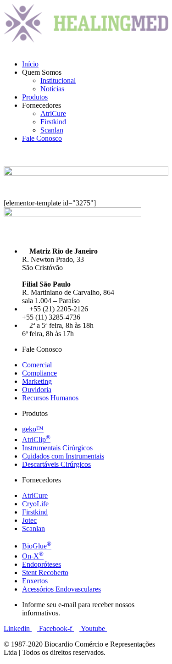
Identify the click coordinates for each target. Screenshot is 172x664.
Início (30, 64)
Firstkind (53, 122)
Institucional (58, 80)
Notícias (52, 89)
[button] (86, 48)
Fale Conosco (42, 138)
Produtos (35, 97)
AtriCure (53, 113)
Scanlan (51, 130)
